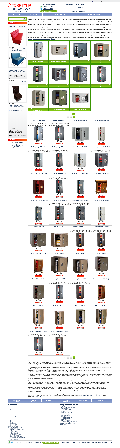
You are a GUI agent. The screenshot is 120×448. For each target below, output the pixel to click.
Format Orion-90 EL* (101, 305)
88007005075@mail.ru (49, 4)
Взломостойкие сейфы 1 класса (101, 61)
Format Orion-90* (80, 305)
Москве (92, 395)
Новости (12, 22)
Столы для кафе (63, 419)
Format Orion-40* (59, 253)
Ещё (9, 438)
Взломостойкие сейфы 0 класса (80, 61)
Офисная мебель (60, 14)
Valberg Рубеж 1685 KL (80, 279)
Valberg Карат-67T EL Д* (38, 253)
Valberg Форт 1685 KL (80, 226)
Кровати (11, 422)
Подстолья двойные (65, 413)
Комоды (11, 410)
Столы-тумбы (13, 412)
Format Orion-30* (38, 226)
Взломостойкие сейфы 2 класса (38, 85)
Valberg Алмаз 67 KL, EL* (101, 147)
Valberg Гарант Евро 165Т (80, 173)
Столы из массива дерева (67, 422)
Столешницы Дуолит (65, 418)
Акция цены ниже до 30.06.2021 (17, 26)
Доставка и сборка (98, 1)
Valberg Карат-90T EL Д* (101, 279)
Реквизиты (49, 400)
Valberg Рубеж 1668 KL (59, 279)
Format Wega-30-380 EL (80, 120)
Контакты (83, 1)
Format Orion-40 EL (80, 253)
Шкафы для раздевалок (15, 432)
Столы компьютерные (14, 408)
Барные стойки (63, 424)
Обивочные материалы (65, 415)
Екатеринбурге (85, 395)
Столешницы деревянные (66, 417)
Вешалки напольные (14, 439)
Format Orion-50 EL (38, 279)
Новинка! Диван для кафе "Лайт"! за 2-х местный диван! (17, 106)
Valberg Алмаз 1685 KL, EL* (59, 331)
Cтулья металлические (66, 409)
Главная (30, 39)
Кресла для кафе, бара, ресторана (67, 423)
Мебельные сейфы (80, 109)
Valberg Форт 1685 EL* (101, 226)
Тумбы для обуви (13, 416)
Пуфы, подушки (13, 425)
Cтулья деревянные (65, 410)
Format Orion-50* (101, 253)
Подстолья (62, 411)
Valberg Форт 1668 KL (59, 147)
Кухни (11, 418)
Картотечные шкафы (14, 435)
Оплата (89, 1)
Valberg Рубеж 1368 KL (59, 200)
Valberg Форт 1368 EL (38, 147)
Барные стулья (64, 408)
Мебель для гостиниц (13, 426)
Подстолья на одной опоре (67, 414)
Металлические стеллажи (15, 434)
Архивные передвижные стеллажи (17, 437)
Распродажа (83, 400)
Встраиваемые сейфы (59, 61)
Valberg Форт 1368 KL (59, 120)
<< (65, 117)
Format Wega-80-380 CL (101, 120)
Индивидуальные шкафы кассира (17, 429)
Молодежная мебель (14, 415)
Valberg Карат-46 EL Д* (101, 173)
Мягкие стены (13, 423)
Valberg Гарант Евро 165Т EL (38, 200)
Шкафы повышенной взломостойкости (38, 109)
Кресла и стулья (13, 424)
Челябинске (38, 396)
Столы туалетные (13, 414)
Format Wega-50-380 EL (80, 147)
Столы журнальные (14, 407)
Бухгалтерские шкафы (14, 431)
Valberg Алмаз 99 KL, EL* (80, 200)
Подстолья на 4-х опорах (66, 412)
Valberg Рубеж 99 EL (38, 120)
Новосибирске (98, 395)
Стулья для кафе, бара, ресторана (67, 407)
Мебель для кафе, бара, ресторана (25, 14)
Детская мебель (13, 409)
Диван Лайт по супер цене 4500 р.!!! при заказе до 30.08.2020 (17, 49)
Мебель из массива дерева (16, 420)
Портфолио (62, 406)
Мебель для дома (94, 14)
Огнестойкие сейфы (59, 109)
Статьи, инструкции (66, 401)
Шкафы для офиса (14, 433)
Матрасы (12, 421)
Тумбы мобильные (14, 428)
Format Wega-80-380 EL (101, 200)
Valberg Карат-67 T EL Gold (38, 173)
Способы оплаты (33, 401)
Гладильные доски (14, 419)
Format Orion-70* (38, 305)
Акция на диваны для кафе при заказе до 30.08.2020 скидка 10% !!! (17, 72)
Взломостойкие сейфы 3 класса (59, 85)
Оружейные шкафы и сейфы (16, 436)
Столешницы (63, 416)
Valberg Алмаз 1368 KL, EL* (38, 331)
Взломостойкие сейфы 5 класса (101, 85)
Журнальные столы (65, 420)
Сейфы (53, 39)
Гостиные (12, 417)
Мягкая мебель (13, 406)
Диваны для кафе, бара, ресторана (67, 405)
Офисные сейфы (38, 61)
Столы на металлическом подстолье (69, 421)
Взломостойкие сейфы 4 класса (80, 85)
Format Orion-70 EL (59, 305)
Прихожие (12, 411)
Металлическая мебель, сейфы (41, 39)
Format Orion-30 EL (59, 226)
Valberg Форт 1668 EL (59, 173)
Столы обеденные (14, 413)
